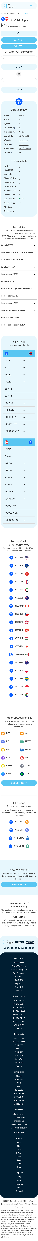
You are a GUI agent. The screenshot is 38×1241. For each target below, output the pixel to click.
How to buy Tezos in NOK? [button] (13, 310)
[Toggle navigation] (31, 6)
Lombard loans (19, 1117)
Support (19, 1173)
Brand (19, 1160)
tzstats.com (23, 144)
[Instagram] (22, 949)
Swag (19, 1167)
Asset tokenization (19, 1128)
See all (19, 990)
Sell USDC (19, 1049)
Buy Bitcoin (19, 963)
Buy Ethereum (19, 973)
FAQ (19, 1177)
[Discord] (12, 949)
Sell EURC (19, 1052)
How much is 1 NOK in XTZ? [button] (13, 260)
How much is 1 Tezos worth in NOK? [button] (17, 252)
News (19, 1150)
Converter (19, 1090)
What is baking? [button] (8, 281)
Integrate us (19, 1121)
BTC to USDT (19, 1004)
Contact (19, 1191)
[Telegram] (8, 949)
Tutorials (19, 1184)
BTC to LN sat (19, 1011)
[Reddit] (29, 949)
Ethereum (19, 1079)
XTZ (19, 14)
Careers (19, 1164)
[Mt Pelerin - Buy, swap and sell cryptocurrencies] (10, 6)
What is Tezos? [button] (8, 267)
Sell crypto (19, 1034)
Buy (17, 40)
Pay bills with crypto (19, 1124)
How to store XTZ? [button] (9, 296)
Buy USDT (19, 977)
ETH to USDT (19, 1021)
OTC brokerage (19, 1114)
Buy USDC (19, 980)
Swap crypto (19, 996)
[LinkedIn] (16, 949)
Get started (17, 884)
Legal (16, 1204)
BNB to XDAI (19, 1025)
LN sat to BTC (19, 1014)
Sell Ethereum (19, 1042)
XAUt (19, 1086)
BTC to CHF (19, 1093)
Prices (12, 14)
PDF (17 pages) (25, 148)
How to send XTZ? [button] (9, 303)
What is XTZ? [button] (7, 245)
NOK (18, 33)
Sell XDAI (19, 1059)
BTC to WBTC (19, 1018)
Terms (21, 1204)
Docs (19, 1187)
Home (3, 14)
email (32, 923)
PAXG (19, 1083)
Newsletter (19, 1133)
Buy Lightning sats (19, 970)
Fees (19, 1157)
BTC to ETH (19, 1000)
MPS (19, 1143)
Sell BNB (19, 1056)
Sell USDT (19, 1045)
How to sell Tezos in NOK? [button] (13, 325)
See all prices (17, 783)
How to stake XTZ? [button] (9, 274)
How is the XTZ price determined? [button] (16, 289)
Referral (19, 1153)
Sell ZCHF (19, 1063)
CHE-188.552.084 (29, 1201)
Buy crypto (19, 958)
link (20, 152)
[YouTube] (26, 949)
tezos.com (23, 140)
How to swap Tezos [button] (10, 318)
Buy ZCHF (19, 987)
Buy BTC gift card (19, 966)
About (19, 1138)
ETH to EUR (19, 1104)
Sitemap (34, 1204)
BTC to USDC (19, 1007)
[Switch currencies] (19, 74)
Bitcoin (19, 1076)
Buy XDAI (19, 983)
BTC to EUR (19, 1097)
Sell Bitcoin (19, 1038)
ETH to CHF (19, 1100)
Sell (18, 46)
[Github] (33, 949)
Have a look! (31, 913)
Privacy (27, 1204)
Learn (19, 1180)
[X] (5, 949)
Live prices (19, 1072)
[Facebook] (19, 949)
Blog (19, 1146)
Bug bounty (19, 1207)
